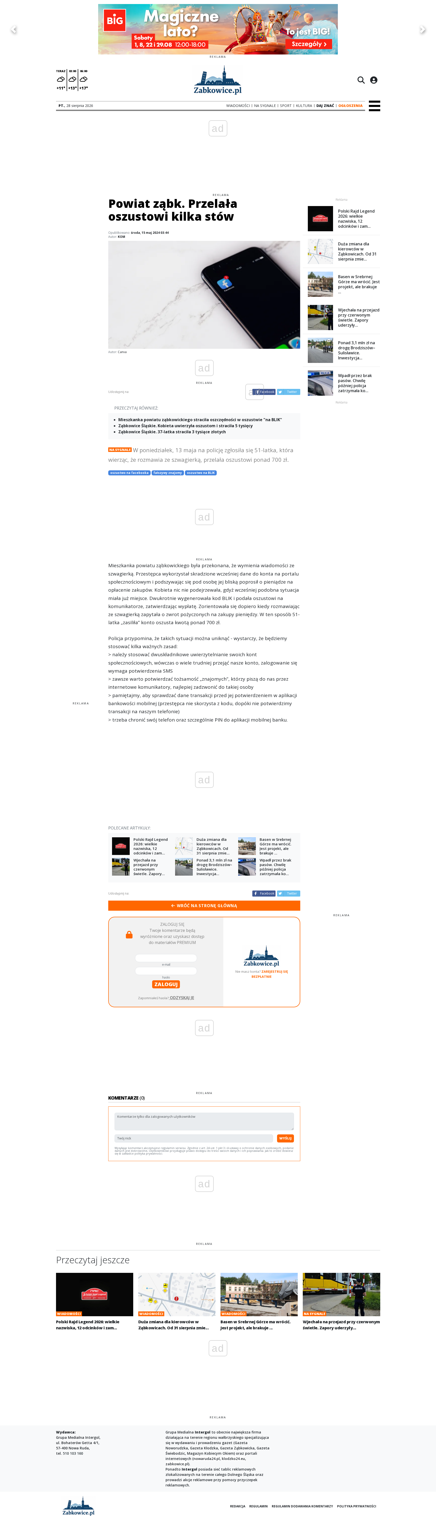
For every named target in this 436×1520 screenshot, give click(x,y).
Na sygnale (120, 449)
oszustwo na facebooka (129, 473)
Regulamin (258, 1506)
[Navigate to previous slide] (13, 29)
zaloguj (166, 984)
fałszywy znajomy (167, 473)
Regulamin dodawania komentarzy (302, 1506)
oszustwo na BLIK (201, 473)
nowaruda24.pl (207, 1458)
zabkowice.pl (177, 1463)
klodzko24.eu (233, 1458)
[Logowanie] (373, 80)
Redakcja (237, 1506)
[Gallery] (218, 29)
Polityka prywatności (356, 1506)
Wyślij (285, 1138)
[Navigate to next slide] (422, 29)
